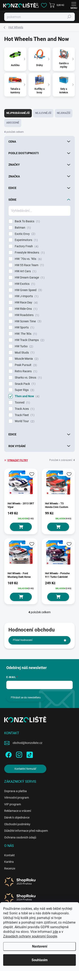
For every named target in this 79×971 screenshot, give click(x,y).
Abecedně (12, 122)
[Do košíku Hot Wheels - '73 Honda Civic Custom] (58, 527)
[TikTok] (29, 754)
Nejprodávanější (18, 113)
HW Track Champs (29, 340)
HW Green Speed (28, 290)
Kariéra (9, 861)
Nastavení (39, 946)
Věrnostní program (16, 797)
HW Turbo (23, 346)
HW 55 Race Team (29, 265)
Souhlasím (40, 960)
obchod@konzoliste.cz (27, 743)
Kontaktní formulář (25, 768)
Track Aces (24, 409)
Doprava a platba (15, 791)
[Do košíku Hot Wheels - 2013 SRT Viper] (21, 527)
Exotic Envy (24, 234)
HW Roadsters (26, 315)
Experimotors (26, 240)
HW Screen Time (27, 321)
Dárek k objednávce (16, 817)
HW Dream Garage (29, 277)
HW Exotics (24, 284)
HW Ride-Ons (25, 309)
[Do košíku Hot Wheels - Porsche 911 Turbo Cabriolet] (58, 597)
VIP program (12, 804)
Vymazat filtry (17, 460)
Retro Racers (25, 371)
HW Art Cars (25, 271)
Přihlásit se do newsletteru (26, 697)
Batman (22, 227)
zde (55, 932)
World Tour (24, 421)
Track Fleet (24, 415)
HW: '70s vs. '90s (28, 259)
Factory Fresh (26, 246)
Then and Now (26, 396)
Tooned (22, 402)
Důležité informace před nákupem (26, 830)
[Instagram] (18, 754)
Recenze (9, 868)
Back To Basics (27, 221)
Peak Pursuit (25, 365)
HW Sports (24, 327)
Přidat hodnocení (22, 640)
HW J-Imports (26, 296)
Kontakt (9, 855)
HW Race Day (26, 302)
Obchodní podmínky (17, 824)
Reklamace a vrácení (17, 810)
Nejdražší (63, 113)
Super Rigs (24, 390)
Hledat (69, 16)
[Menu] (73, 5)
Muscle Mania (26, 359)
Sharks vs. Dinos (28, 377)
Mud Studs (24, 352)
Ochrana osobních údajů (20, 837)
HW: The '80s (25, 334)
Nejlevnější (43, 113)
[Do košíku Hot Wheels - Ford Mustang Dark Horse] (21, 597)
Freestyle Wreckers (29, 252)
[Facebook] (8, 754)
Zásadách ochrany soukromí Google (30, 936)
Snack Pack (24, 384)
